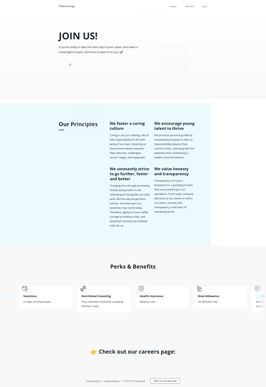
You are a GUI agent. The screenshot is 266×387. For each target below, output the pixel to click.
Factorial (140, 380)
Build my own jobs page (165, 381)
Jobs (205, 6)
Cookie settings (112, 380)
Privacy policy (93, 380)
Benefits (190, 6)
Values (173, 6)
